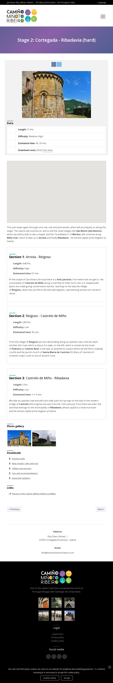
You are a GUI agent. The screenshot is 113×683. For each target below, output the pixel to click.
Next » (101, 509)
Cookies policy (57, 640)
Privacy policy (57, 637)
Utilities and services (21, 468)
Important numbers (21, 478)
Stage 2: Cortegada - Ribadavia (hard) (56, 40)
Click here (47, 150)
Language (101, 2)
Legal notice (57, 633)
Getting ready (18, 458)
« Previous (14, 509)
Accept (67, 678)
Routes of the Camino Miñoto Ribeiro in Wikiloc (34, 493)
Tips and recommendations (25, 473)
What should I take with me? (25, 463)
